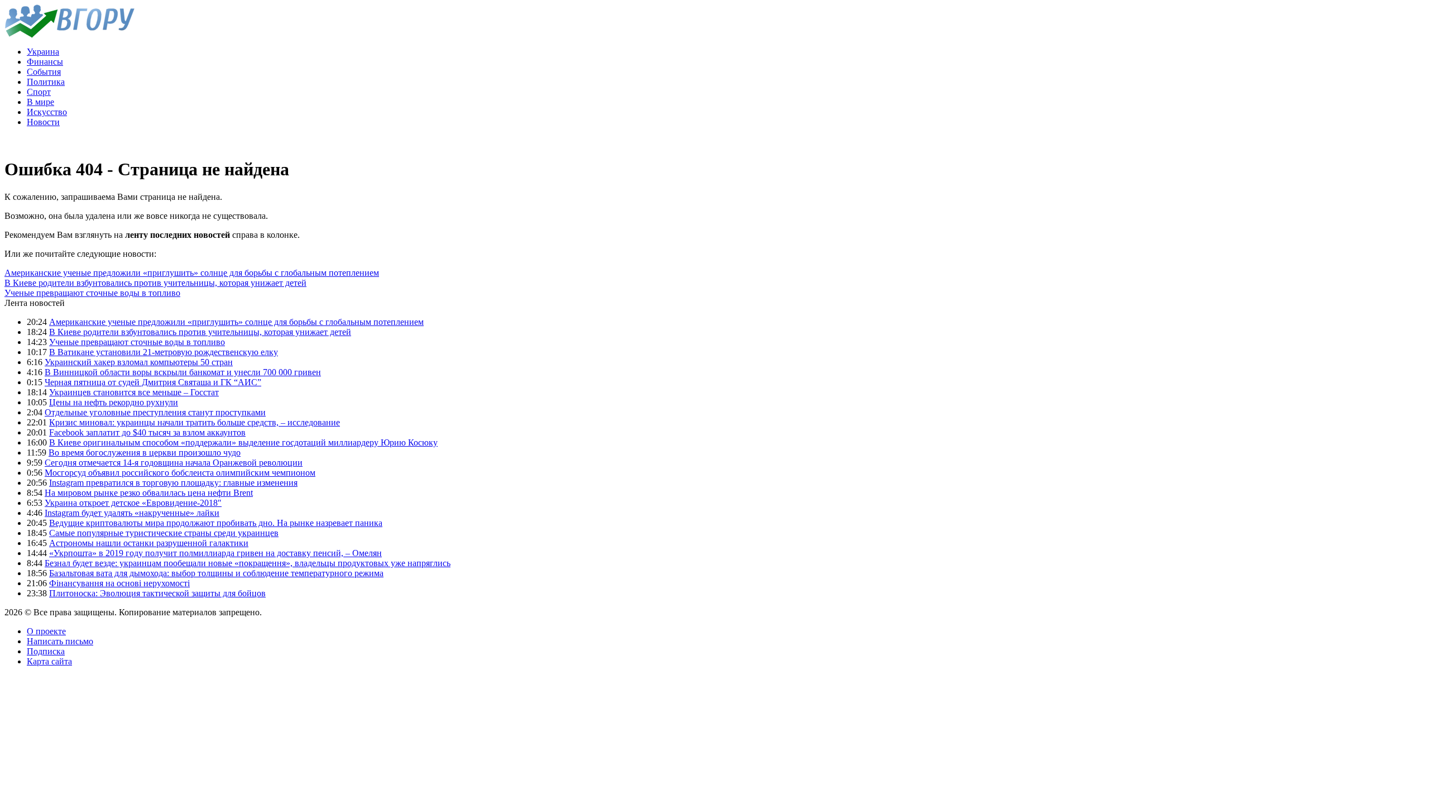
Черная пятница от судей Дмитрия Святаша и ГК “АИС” (153, 382)
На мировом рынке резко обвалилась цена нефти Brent (149, 492)
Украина (43, 51)
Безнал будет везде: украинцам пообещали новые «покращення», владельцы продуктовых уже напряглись (247, 563)
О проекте (46, 631)
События (44, 71)
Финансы (45, 61)
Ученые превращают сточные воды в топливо (92, 293)
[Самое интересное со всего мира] (69, 35)
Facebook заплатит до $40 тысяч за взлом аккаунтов (147, 432)
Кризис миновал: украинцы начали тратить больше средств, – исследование (194, 422)
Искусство (47, 112)
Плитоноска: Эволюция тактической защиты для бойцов (157, 593)
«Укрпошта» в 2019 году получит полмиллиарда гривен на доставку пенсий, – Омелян (215, 553)
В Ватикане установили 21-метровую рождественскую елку (163, 352)
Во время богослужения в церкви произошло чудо (145, 452)
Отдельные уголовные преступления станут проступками (155, 412)
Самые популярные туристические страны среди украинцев (164, 533)
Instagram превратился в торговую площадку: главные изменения (173, 482)
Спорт (39, 92)
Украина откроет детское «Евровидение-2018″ (133, 503)
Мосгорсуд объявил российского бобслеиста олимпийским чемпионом (180, 472)
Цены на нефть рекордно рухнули (113, 402)
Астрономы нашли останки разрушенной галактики (148, 543)
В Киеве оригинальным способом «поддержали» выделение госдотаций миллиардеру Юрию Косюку (243, 442)
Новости (43, 122)
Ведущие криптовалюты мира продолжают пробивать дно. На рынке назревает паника (215, 523)
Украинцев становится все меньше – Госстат (134, 392)
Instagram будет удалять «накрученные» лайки (132, 513)
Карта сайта (49, 661)
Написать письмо (60, 641)
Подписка (46, 651)
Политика (46, 82)
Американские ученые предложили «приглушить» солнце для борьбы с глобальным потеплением (191, 272)
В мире (40, 102)
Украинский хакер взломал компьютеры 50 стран (139, 362)
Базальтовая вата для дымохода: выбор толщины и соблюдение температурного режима (216, 573)
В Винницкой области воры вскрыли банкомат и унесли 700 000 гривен (183, 372)
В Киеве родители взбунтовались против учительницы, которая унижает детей (155, 283)
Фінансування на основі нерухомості (119, 583)
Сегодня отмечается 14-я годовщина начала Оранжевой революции (174, 462)
